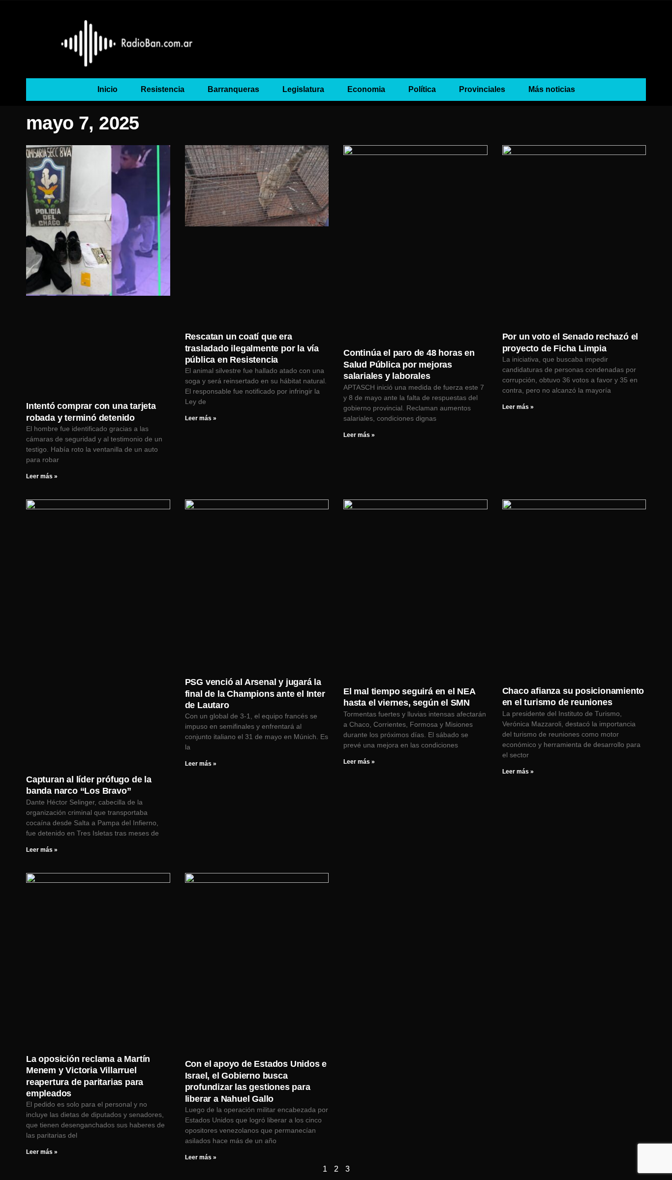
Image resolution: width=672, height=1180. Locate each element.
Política (422, 89)
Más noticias (551, 89)
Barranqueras (233, 89)
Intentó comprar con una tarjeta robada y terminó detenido (91, 411)
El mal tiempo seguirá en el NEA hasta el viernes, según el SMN (409, 697)
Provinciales (482, 89)
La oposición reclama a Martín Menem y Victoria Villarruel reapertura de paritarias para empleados (88, 1076)
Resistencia (162, 89)
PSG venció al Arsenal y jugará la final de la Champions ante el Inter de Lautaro (255, 693)
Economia (366, 89)
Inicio (107, 89)
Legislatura (303, 89)
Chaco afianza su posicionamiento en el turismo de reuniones (573, 696)
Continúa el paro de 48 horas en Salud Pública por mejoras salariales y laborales (409, 364)
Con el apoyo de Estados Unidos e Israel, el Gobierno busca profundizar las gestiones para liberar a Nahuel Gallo (256, 1081)
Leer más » (42, 476)
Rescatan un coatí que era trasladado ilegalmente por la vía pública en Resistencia (252, 348)
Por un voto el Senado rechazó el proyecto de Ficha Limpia (570, 342)
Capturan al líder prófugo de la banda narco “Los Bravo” (89, 785)
